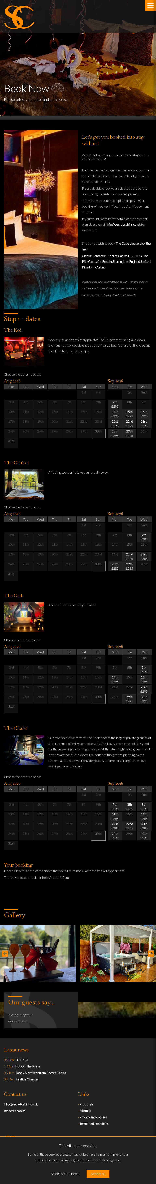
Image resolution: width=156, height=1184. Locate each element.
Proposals (86, 1104)
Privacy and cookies (93, 1117)
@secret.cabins (14, 1111)
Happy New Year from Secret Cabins (40, 1073)
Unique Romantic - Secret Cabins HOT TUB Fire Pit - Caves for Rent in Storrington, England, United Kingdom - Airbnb (116, 261)
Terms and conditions (94, 1123)
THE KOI (21, 1060)
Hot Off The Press (27, 1066)
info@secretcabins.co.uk (124, 224)
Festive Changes (27, 1079)
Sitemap (85, 1110)
